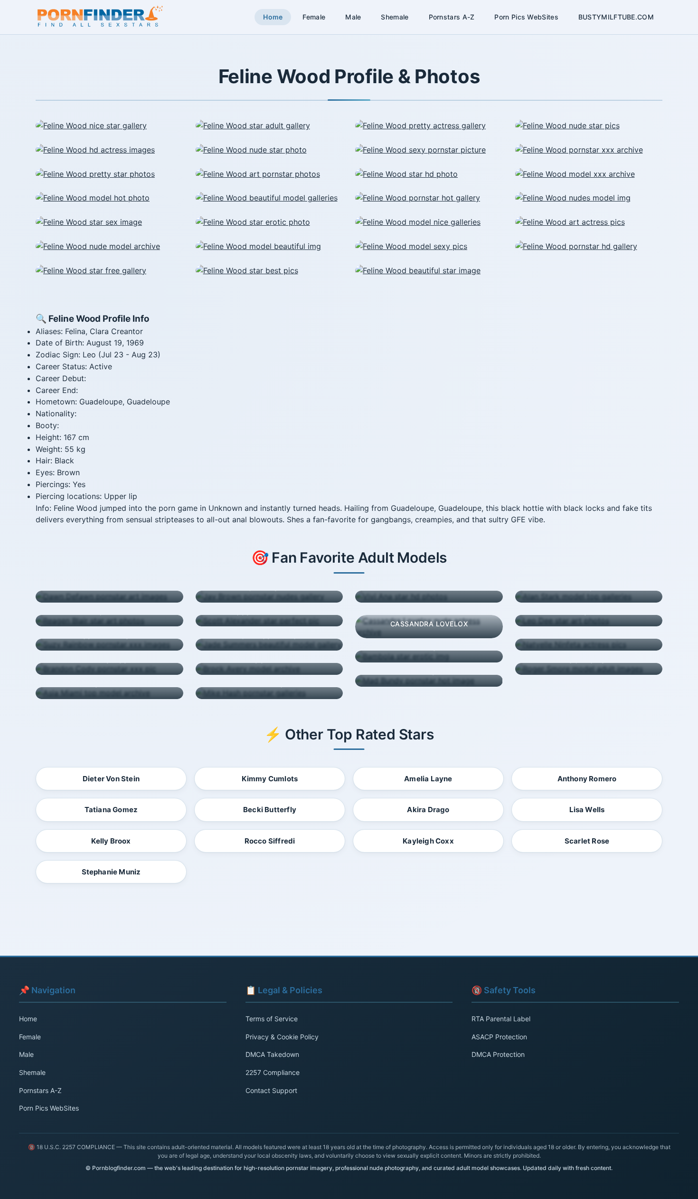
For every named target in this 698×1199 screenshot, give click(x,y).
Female (313, 17)
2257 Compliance (272, 1072)
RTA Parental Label (501, 1019)
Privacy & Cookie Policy (282, 1037)
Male (353, 17)
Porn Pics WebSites (526, 17)
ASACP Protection (499, 1037)
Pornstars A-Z (452, 17)
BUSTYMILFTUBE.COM (616, 17)
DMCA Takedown (272, 1054)
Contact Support (271, 1090)
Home (273, 17)
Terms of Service (271, 1019)
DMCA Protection (498, 1054)
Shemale (394, 17)
